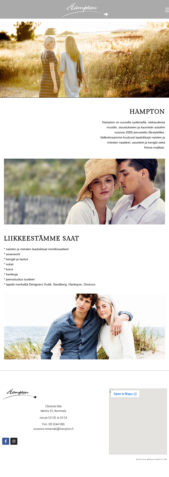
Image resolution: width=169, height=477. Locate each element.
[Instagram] (13, 441)
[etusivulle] (84, 10)
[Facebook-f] (5, 441)
